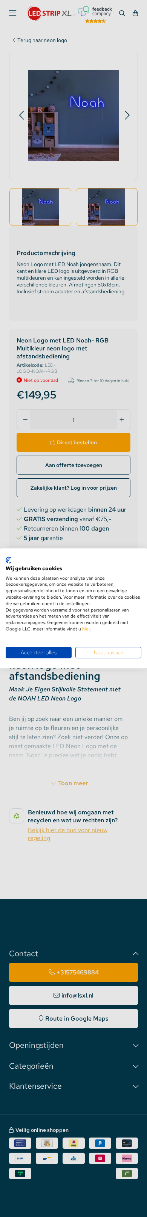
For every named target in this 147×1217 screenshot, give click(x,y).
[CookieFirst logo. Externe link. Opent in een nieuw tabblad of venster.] (8, 560)
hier (86, 629)
